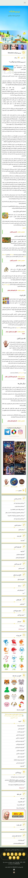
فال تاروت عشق (21, 757)
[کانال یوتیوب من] (14, 857)
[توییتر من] (4, 854)
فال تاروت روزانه (20, 725)
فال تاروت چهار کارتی (20, 741)
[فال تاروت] (20, 447)
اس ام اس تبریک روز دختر (19, 503)
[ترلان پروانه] (14, 47)
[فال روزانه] (8, 447)
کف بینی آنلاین (21, 373)
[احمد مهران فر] (22, 47)
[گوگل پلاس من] (17, 857)
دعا (23, 593)
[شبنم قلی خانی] (6, 47)
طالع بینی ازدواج (6, 284)
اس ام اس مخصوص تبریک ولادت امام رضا (16, 516)
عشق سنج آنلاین (21, 615)
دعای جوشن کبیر (20, 590)
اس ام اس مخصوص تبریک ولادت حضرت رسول (14, 512)
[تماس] (8, 854)
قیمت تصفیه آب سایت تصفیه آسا (17, 777)
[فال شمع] (8, 458)
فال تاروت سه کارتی (20, 738)
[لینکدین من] (10, 857)
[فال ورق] (8, 469)
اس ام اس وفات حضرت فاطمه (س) (17, 509)
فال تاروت (18, 327)
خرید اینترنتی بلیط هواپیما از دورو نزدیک (16, 785)
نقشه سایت (7, 867)
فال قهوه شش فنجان (20, 557)
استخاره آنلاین (21, 529)
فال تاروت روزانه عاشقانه (19, 760)
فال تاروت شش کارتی (19, 747)
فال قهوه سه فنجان (20, 554)
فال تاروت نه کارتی (20, 750)
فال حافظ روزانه (21, 802)
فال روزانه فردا (21, 840)
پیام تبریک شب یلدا (20, 808)
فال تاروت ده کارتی (20, 754)
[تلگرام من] (19, 854)
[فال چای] (20, 469)
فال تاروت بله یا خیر (20, 763)
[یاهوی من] (23, 854)
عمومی (17, 490)
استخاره (24, 228)
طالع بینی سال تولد (20, 710)
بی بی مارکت (14, 11)
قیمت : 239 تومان (14, 716)
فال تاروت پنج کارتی (20, 744)
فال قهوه (22, 551)
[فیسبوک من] (15, 854)
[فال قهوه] (20, 458)
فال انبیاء (22, 540)
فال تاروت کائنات (20, 732)
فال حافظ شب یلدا (20, 805)
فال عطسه (22, 829)
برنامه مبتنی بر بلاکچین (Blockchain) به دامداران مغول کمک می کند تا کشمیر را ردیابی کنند (15, 780)
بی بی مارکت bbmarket (14, 52)
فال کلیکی (22, 604)
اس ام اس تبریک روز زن (19, 506)
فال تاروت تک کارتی (20, 735)
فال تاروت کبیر (21, 729)
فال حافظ (12, 254)
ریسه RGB (22, 626)
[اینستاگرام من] (12, 854)
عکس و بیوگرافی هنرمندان (18, 843)
